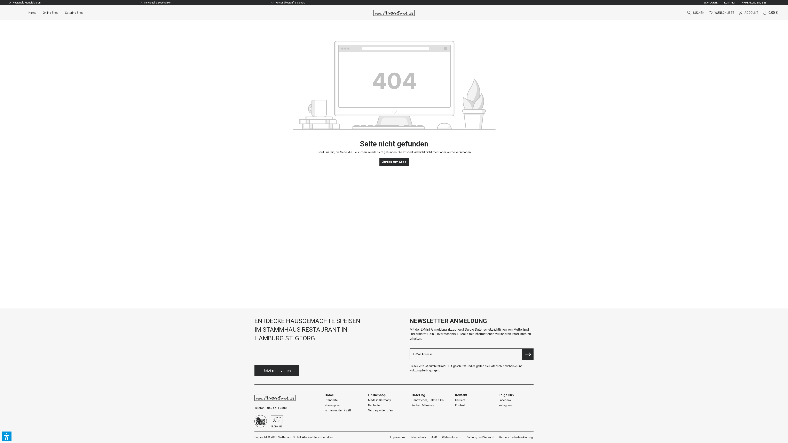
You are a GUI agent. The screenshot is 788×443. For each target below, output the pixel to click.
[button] (6, 436)
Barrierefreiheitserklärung (516, 437)
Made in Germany (379, 400)
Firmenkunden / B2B (754, 2)
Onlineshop (377, 395)
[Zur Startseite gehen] (394, 13)
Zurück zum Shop (394, 161)
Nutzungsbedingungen (424, 370)
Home (329, 395)
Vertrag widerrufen (380, 410)
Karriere (460, 400)
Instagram (505, 405)
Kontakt (729, 2)
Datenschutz (418, 437)
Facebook (505, 400)
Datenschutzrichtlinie (503, 366)
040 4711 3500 (276, 408)
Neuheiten (374, 405)
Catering (418, 395)
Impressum (397, 437)
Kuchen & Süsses (423, 405)
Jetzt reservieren (277, 371)
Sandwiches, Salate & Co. (428, 400)
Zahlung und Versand (480, 437)
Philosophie (332, 405)
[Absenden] (528, 354)
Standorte (710, 2)
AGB (434, 437)
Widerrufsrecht (452, 437)
